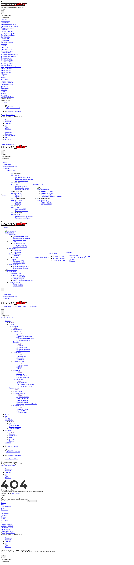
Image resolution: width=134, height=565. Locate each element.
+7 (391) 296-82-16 (7, 97)
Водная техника (18, 391)
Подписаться (32, 501)
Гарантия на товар (7, 527)
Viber (6, 125)
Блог (2, 508)
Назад (13, 322)
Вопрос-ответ (5, 529)
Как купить (12, 423)
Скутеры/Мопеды (22, 365)
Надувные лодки (22, 409)
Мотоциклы (20, 335)
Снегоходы (20, 374)
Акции (3, 504)
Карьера (3, 519)
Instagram (8, 122)
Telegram (7, 123)
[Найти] (2, 11)
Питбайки (19, 345)
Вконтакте (8, 120)
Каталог (11, 324)
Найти (3, 556)
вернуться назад (6, 493)
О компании (5, 513)
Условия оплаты (6, 524)
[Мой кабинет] (2, 292)
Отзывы (3, 517)
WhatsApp (8, 129)
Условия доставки (7, 526)
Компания (12, 434)
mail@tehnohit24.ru (8, 115)
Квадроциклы (21, 356)
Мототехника (17, 329)
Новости (4, 515)
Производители (6, 506)
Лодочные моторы (22, 397)
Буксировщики (21, 382)
